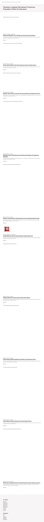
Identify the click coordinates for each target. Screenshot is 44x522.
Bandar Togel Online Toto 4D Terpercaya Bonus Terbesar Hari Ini (21, 93)
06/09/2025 (4, 481)
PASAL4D (8, 92)
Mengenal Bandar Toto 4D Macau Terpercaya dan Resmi (19, 35)
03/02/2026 (4, 92)
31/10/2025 (4, 234)
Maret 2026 (4, 501)
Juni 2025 (4, 509)
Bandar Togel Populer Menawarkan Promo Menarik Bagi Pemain (21, 218)
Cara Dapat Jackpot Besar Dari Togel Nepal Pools (17, 421)
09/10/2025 (4, 296)
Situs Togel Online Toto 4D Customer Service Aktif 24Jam (19, 65)
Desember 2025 (5, 503)
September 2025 (5, 506)
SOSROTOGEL (8, 234)
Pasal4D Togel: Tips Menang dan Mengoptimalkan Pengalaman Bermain (21, 155)
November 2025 (5, 504)
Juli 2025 (4, 508)
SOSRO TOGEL (13, 234)
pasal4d (11, 92)
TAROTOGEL (8, 34)
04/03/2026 (4, 34)
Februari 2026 (5, 502)
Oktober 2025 (5, 505)
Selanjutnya (4, 69)
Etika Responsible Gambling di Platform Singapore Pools (19, 359)
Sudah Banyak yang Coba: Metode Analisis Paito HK (18, 236)
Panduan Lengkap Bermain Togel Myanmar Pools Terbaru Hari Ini (21, 483)
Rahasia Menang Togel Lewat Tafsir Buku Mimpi (16, 297)
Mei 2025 (4, 510)
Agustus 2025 (5, 507)
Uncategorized (5, 519)
